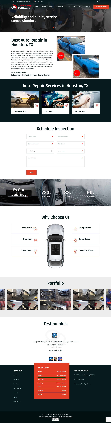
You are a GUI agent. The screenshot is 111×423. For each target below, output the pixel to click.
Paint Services (80, 111)
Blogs (74, 6)
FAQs (80, 6)
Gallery (68, 6)
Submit (31, 172)
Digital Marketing (67, 416)
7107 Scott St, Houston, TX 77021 (22, 1)
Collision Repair (26, 250)
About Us (43, 6)
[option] (55, 16)
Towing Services (20, 111)
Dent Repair (49, 111)
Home (36, 6)
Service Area (59, 6)
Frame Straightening (86, 250)
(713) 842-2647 (39, 1)
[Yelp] (97, 1)
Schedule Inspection (101, 6)
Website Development (45, 416)
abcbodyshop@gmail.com (83, 384)
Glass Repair (27, 239)
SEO (60, 416)
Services (51, 6)
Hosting (55, 416)
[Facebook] (99, 1)
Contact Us (87, 6)
